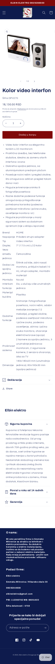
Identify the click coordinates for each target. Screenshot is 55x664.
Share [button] (9, 389)
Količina (6, 117)
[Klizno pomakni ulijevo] (20, 81)
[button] (3, 12)
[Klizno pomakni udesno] (34, 81)
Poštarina (21, 109)
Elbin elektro (23, 655)
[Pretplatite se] (45, 628)
